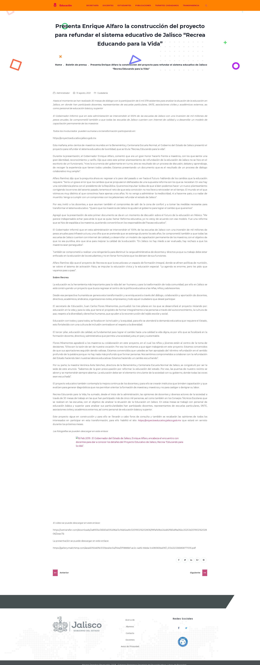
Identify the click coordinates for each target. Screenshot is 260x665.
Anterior (64, 572)
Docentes (108, 5)
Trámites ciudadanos (167, 5)
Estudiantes (124, 5)
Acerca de (130, 619)
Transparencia (191, 5)
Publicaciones (143, 5)
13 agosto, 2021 (83, 93)
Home (58, 64)
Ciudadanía (102, 93)
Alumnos (130, 626)
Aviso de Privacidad (130, 646)
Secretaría (92, 5)
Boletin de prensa (76, 64)
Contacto (130, 633)
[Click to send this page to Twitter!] (185, 560)
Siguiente (195, 572)
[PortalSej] (62, 5)
